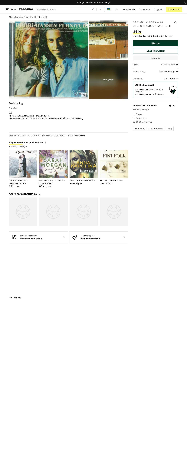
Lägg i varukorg (155, 50)
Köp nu (155, 43)
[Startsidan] (26, 9)
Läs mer (168, 36)
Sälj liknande (80, 135)
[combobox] (65, 9)
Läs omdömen (156, 128)
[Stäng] (185, 2)
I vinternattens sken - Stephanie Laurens (18, 182)
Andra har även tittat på (25, 193)
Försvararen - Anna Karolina (82, 180)
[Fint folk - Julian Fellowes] (114, 164)
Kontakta (139, 128)
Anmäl (70, 135)
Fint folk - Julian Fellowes (111, 180)
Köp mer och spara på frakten (26, 142)
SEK (116, 9)
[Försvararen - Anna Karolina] (84, 164)
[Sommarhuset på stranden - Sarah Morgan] (53, 164)
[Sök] (93, 9)
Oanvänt (13, 108)
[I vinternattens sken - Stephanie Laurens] (23, 164)
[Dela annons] (175, 21)
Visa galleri (108, 79)
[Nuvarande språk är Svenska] (108, 9)
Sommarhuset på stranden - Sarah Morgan (52, 182)
